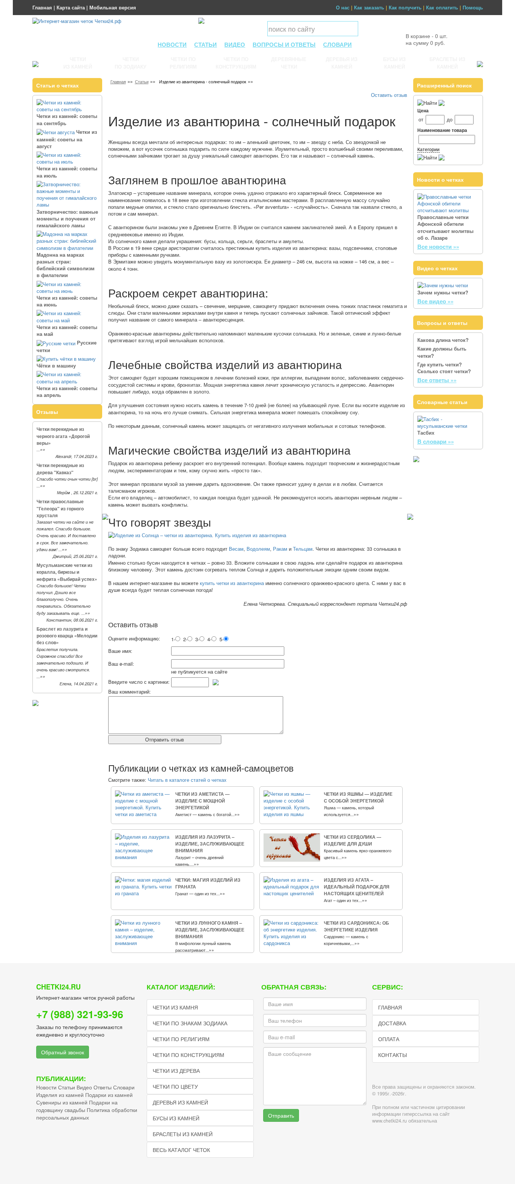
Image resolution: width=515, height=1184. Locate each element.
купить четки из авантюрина (232, 583)
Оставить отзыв (389, 94)
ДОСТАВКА (392, 1023)
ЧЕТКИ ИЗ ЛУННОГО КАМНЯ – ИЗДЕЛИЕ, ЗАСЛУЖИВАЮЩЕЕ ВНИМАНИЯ (209, 929)
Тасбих (425, 432)
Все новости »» (438, 246)
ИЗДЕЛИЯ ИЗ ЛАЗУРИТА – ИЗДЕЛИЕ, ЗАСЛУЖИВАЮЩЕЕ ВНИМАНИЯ (209, 843)
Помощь (473, 7)
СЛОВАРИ (337, 44)
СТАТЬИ (205, 44)
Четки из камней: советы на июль (67, 172)
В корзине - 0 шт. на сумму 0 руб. (427, 39)
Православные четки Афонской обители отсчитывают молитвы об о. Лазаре (445, 227)
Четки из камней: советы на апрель (67, 391)
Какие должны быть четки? (441, 352)
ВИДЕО (234, 44)
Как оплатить (442, 7)
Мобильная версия (112, 7)
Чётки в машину (56, 365)
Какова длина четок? (443, 339)
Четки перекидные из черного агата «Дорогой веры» (63, 436)
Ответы (102, 1087)
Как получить (405, 7)
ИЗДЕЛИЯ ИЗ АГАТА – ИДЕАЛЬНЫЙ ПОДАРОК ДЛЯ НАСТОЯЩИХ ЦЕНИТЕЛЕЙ (356, 886)
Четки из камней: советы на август (67, 139)
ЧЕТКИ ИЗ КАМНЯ (175, 1007)
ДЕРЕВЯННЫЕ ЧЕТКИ (289, 62)
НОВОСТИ (172, 44)
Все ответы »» (437, 380)
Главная (42, 7)
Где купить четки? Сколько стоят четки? (444, 368)
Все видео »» (435, 301)
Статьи (142, 81)
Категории (428, 149)
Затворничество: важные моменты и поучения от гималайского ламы (67, 218)
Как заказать (369, 7)
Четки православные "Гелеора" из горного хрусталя (60, 508)
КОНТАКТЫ (392, 1054)
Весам (236, 548)
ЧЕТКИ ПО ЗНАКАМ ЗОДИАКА (190, 1023)
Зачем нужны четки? (442, 292)
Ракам (280, 548)
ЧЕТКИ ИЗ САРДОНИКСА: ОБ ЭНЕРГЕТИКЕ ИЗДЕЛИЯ (356, 926)
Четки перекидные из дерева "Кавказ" (60, 468)
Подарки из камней (109, 1094)
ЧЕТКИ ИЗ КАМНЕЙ (77, 62)
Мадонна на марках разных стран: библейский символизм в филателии (66, 265)
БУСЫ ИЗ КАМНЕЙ (394, 62)
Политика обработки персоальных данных (86, 1113)
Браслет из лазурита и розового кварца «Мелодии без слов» (67, 635)
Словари (124, 1087)
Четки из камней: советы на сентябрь (67, 119)
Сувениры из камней (61, 1102)
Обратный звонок (62, 1052)
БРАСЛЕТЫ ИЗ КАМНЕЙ (447, 62)
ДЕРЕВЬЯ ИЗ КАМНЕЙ (341, 62)
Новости (46, 1087)
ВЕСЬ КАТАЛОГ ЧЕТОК (181, 1149)
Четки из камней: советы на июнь (67, 301)
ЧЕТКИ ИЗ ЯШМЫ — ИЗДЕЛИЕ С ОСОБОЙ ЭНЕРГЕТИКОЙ (358, 797)
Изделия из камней (60, 1094)
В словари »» (435, 441)
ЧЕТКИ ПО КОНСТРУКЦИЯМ (236, 62)
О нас (342, 7)
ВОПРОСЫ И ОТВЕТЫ (284, 44)
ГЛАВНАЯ (390, 1007)
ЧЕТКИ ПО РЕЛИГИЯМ (183, 62)
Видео (84, 1087)
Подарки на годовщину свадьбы (77, 1106)
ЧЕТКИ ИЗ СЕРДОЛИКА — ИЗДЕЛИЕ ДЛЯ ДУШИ (352, 840)
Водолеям (258, 548)
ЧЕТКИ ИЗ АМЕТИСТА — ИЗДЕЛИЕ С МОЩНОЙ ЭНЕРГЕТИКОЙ (202, 800)
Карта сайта (71, 7)
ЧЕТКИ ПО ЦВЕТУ (175, 1086)
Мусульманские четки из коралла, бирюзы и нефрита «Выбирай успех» (67, 572)
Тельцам (303, 548)
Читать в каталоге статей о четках (187, 779)
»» (42, 449)
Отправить (281, 1115)
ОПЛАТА (388, 1039)
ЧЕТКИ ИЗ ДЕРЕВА (176, 1070)
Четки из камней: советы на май (67, 330)
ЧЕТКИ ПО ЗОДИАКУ (130, 62)
